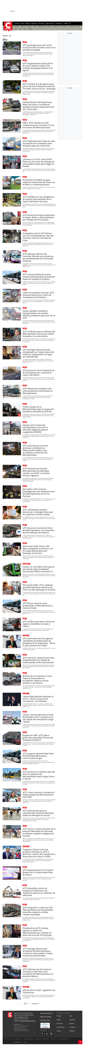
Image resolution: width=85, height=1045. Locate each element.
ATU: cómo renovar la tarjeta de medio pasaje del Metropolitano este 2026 (38, 794)
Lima (24, 42)
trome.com (54, 1039)
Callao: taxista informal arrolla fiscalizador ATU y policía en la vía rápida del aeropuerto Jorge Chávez (38, 718)
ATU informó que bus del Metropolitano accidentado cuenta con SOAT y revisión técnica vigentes (36, 472)
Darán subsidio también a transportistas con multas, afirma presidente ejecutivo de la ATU (39, 314)
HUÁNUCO (55, 26)
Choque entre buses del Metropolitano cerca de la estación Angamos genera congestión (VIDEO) (35, 428)
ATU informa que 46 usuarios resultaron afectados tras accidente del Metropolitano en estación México (38, 972)
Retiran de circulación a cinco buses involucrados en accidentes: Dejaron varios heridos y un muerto (37, 679)
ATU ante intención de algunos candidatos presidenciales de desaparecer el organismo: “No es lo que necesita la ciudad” (39, 642)
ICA (60, 26)
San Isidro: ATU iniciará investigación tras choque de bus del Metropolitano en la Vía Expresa (39, 492)
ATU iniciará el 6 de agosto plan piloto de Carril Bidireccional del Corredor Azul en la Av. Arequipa (39, 86)
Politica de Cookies (45, 1020)
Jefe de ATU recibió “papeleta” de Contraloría (39, 991)
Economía (41, 23)
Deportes (34, 23)
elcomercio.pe (17, 1039)
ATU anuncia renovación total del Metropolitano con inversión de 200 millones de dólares (38, 530)
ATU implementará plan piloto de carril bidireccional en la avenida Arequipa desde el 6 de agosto (38, 67)
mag (25, 1042)
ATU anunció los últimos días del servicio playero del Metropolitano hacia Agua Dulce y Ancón (39, 775)
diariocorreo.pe (63, 1039)
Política (17, 23)
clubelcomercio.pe (28, 1039)
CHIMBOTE (29, 26)
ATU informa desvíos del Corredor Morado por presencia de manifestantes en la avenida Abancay (38, 257)
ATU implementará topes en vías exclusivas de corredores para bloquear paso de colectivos (39, 143)
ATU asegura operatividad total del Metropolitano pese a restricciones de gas (38, 755)
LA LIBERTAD (65, 26)
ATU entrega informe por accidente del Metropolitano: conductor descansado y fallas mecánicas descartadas (37, 952)
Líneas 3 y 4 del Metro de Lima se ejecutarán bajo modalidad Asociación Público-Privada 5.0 (38, 569)
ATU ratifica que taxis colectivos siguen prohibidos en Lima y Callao (39, 623)
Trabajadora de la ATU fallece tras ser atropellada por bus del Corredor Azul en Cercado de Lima (38, 237)
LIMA (78, 26)
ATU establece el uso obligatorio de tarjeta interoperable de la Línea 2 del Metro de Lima (38, 199)
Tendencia (58, 23)
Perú (22, 23)
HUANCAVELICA (41, 26)
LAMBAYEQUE (73, 26)
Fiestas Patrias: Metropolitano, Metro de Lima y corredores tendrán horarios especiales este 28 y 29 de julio (38, 105)
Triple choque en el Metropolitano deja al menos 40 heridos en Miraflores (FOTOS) (38, 409)
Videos (66, 23)
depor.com (46, 1039)
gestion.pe (38, 1039)
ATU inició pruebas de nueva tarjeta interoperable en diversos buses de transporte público (39, 276)
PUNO (20, 29)
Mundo (27, 23)
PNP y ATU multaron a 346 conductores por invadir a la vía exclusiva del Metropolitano (38, 125)
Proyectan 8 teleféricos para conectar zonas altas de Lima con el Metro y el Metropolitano (39, 182)
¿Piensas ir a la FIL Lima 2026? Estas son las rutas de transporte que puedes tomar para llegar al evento (38, 163)
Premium (72, 1031)
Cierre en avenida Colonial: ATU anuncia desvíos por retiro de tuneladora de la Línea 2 (38, 295)
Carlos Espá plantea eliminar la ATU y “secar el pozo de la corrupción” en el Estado (38, 698)
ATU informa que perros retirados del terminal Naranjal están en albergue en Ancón (38, 813)
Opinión (71, 1023)
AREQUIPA (17, 26)
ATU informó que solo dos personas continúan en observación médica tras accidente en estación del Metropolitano (35, 450)
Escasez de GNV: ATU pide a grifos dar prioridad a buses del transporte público (38, 737)
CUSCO (35, 26)
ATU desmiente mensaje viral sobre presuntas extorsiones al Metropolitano (38, 390)
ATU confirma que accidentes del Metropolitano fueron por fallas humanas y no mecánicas (39, 333)
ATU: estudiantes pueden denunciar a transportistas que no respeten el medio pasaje (38, 512)
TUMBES (30, 29)
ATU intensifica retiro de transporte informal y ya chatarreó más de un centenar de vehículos (39, 891)
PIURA (16, 29)
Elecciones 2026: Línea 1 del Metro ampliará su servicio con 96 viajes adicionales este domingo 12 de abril (38, 549)
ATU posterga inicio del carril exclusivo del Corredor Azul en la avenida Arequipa (39, 47)
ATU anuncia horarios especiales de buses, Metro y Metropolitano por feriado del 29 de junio (39, 217)
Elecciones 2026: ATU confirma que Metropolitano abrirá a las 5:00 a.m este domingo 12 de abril (39, 587)
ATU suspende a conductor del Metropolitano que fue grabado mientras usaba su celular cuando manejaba (38, 911)
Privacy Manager (24, 1032)
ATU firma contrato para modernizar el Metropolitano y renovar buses (38, 605)
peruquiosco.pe (18, 1042)
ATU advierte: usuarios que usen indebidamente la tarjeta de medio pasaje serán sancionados (38, 660)
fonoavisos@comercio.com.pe (27, 1021)
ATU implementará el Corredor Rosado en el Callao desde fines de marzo (38, 872)
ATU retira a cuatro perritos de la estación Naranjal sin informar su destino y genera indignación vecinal (39, 832)
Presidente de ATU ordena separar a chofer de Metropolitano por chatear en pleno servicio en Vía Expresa (37, 931)
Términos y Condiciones (46, 1013)
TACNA (24, 29)
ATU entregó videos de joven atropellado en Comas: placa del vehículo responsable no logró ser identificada (38, 353)
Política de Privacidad (45, 1016)
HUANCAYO (49, 26)
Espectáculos (50, 23)
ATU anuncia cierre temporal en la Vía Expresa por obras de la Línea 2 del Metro (38, 372)
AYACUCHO (23, 26)
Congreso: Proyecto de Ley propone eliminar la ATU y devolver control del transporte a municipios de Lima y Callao (39, 853)
